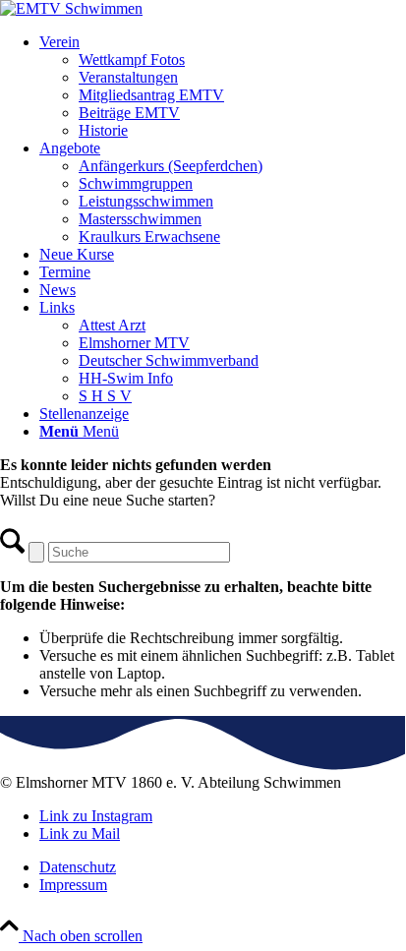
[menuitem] (222, 86)
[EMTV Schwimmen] (71, 8)
